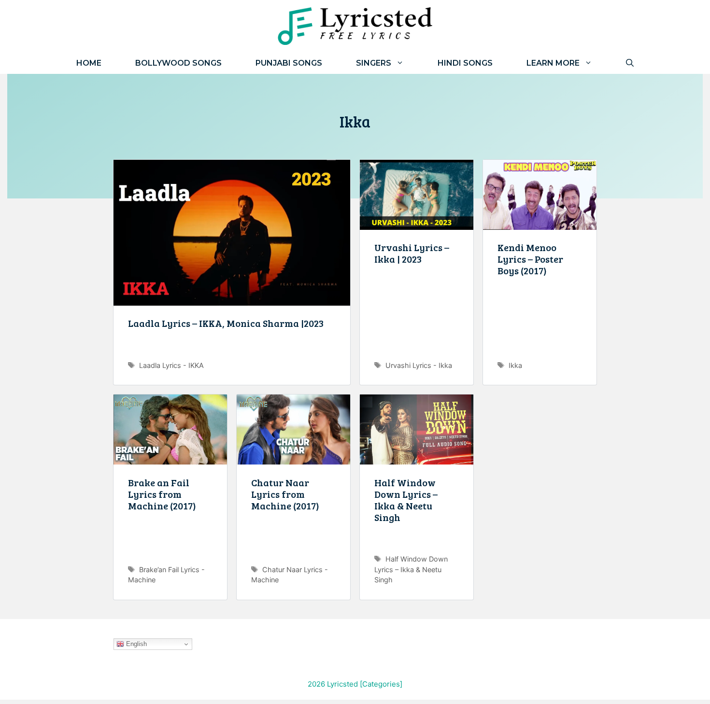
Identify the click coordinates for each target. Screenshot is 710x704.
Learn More (553, 63)
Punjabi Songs (289, 63)
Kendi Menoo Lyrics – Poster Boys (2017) (530, 258)
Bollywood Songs (178, 63)
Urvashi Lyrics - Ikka (418, 365)
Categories (381, 684)
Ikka (515, 365)
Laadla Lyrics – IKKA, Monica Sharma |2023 (226, 323)
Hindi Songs (465, 63)
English (135, 644)
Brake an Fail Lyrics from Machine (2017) (162, 494)
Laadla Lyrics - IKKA (171, 365)
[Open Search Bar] (630, 63)
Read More (232, 348)
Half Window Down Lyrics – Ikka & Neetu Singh (406, 500)
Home (88, 63)
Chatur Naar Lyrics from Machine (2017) (285, 494)
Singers (373, 63)
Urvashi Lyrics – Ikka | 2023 (411, 253)
